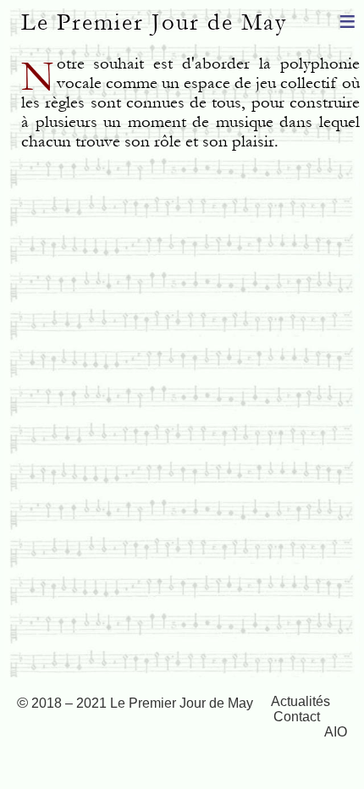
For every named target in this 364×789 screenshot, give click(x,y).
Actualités (300, 701)
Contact (296, 716)
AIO (335, 732)
